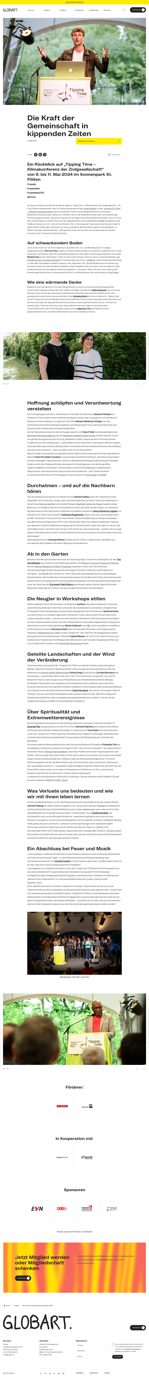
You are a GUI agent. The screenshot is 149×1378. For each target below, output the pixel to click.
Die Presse (91, 475)
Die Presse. (114, 272)
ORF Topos (61, 780)
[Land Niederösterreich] (87, 1106)
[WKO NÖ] (62, 1209)
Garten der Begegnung (70, 643)
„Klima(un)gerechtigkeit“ (56, 752)
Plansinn (102, 806)
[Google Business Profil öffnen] (63, 1373)
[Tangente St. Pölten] (62, 1157)
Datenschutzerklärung (133, 1349)
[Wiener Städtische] (87, 1209)
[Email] (45, 154)
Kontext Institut (47, 504)
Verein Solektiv (90, 209)
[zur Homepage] (10, 10)
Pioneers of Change (109, 563)
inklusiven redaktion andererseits (79, 436)
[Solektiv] (87, 1157)
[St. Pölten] (62, 1106)
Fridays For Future (89, 563)
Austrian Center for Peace (89, 504)
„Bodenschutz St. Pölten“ (49, 633)
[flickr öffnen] (58, 1373)
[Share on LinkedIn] (40, 154)
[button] (145, 2)
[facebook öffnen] (40, 1373)
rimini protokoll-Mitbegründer (55, 673)
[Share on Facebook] (36, 154)
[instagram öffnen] (45, 1373)
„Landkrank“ (91, 260)
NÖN (103, 475)
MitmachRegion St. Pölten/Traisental (53, 566)
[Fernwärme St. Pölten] (112, 1209)
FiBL (88, 625)
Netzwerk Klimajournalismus (41, 436)
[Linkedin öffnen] (49, 1373)
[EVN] (37, 1209)
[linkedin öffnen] (54, 1373)
